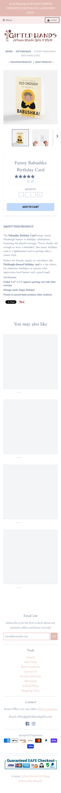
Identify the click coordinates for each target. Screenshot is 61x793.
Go (49, 408)
